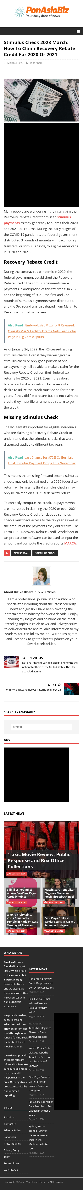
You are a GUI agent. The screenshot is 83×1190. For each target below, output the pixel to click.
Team (7, 1156)
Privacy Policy (11, 1150)
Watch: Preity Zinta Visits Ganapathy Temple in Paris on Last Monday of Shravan (22, 920)
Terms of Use (11, 1163)
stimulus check (45, 553)
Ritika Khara (35, 63)
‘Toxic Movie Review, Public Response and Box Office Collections (39, 860)
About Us (9, 1117)
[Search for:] (41, 727)
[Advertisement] (41, 165)
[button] (77, 31)
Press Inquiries (12, 1143)
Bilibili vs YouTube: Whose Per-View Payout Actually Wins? (23, 893)
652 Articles (47, 592)
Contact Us (10, 1124)
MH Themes (56, 1182)
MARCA (70, 543)
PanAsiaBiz (11, 962)
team (19, 980)
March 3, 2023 (15, 63)
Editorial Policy (12, 1130)
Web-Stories (11, 1170)
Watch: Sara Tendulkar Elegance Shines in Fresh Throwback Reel (59, 893)
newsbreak (21, 553)
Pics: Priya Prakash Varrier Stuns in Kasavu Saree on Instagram (59, 921)
